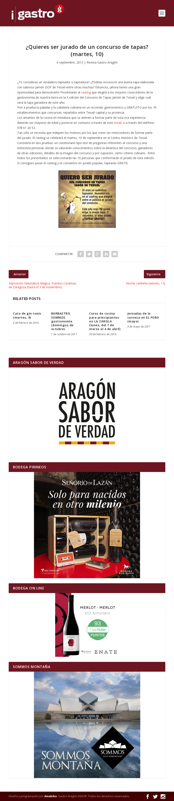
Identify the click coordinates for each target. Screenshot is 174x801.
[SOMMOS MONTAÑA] (87, 725)
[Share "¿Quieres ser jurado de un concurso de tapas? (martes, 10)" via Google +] (97, 254)
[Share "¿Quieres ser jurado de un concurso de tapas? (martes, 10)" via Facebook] (80, 254)
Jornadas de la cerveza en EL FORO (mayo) (143, 317)
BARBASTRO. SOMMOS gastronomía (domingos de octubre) (62, 321)
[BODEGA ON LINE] (87, 625)
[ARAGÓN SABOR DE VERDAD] (87, 412)
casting (86, 92)
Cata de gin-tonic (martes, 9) (27, 315)
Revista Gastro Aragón (102, 62)
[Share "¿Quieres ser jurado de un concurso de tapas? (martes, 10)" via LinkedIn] (106, 254)
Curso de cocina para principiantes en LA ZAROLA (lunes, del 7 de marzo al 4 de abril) (105, 321)
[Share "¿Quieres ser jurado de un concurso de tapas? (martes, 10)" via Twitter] (89, 254)
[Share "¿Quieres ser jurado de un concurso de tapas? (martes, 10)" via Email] (114, 254)
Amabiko (50, 796)
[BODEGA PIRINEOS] (87, 525)
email (117, 123)
